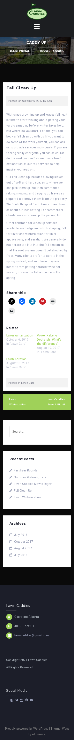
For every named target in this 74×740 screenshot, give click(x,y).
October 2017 (23, 541)
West (65, 728)
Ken (49, 100)
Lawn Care (28, 382)
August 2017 (23, 548)
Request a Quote (52, 51)
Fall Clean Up (23, 490)
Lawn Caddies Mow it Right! (56, 402)
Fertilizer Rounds (26, 470)
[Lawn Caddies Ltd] (37, 11)
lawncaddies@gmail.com (31, 635)
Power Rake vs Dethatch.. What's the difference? (49, 339)
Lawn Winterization (19, 335)
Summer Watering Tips (30, 477)
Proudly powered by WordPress (27, 728)
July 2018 (21, 534)
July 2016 (21, 555)
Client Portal (20, 51)
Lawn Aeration (16, 359)
